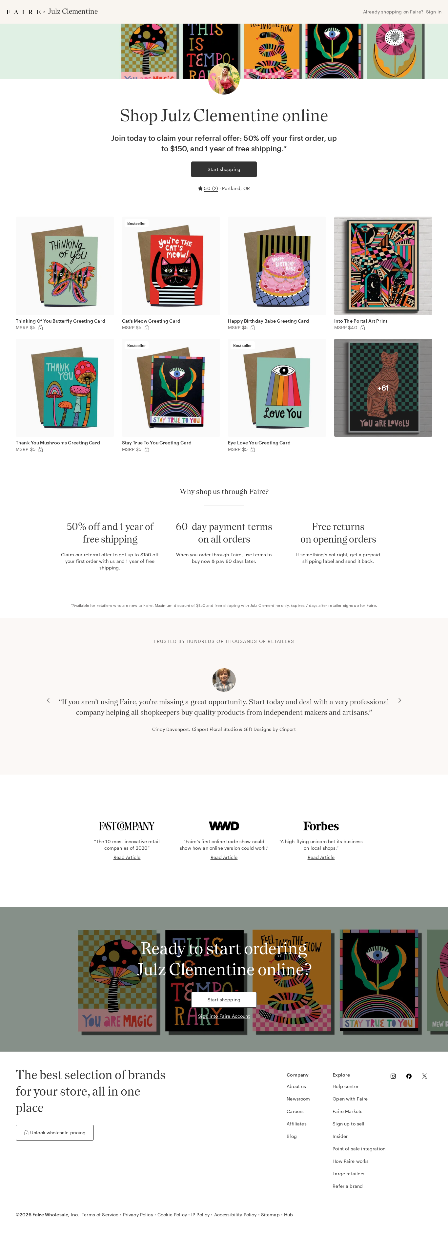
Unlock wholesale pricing (58, 1132)
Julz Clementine (265, 605)
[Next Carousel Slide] (400, 700)
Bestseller (136, 223)
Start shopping (224, 169)
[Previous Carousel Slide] (48, 700)
